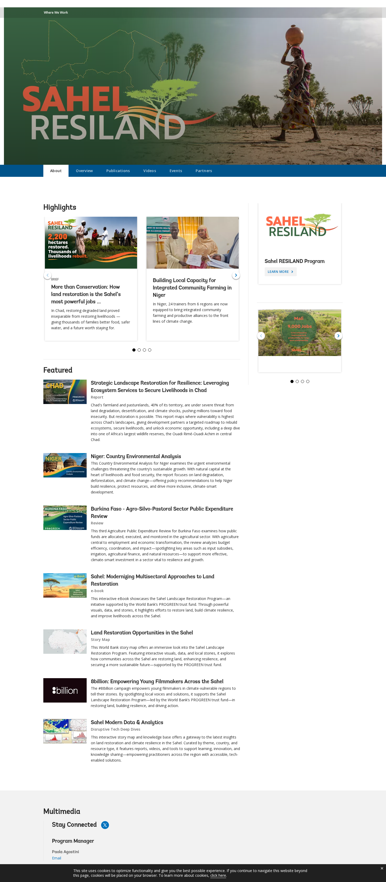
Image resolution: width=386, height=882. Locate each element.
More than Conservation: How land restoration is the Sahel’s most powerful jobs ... (86, 295)
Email (56, 858)
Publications (118, 170)
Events (176, 170)
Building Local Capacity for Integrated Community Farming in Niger (192, 288)
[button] (236, 275)
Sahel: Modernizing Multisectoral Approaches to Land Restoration (152, 580)
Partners (204, 170)
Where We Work (56, 12)
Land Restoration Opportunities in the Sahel (142, 633)
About (56, 170)
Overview (84, 170)
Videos (149, 170)
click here (218, 875)
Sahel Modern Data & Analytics (127, 722)
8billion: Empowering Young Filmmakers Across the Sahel (157, 681)
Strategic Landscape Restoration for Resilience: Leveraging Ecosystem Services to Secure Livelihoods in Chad (160, 387)
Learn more (279, 271)
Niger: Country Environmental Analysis (136, 456)
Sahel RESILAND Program (295, 261)
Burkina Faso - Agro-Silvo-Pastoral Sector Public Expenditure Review (162, 513)
